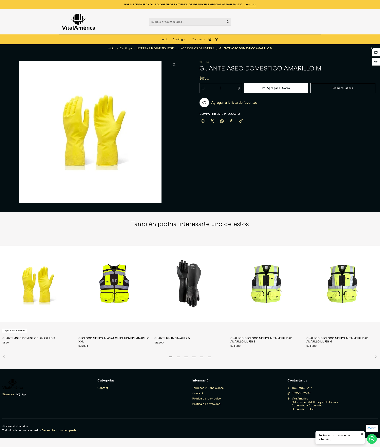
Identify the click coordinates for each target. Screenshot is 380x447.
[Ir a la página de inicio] (78, 22)
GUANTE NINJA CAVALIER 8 (172, 338)
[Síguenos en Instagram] (210, 39)
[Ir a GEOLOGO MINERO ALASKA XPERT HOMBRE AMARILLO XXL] (114, 283)
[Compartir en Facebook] (203, 121)
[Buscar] (227, 22)
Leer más (250, 4)
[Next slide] (375, 357)
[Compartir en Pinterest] (231, 121)
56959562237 (301, 393)
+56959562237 (302, 388)
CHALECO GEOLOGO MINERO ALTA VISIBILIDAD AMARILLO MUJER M (337, 340)
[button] (170, 357)
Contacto (198, 39)
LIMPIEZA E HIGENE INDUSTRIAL (156, 48)
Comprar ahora (342, 88)
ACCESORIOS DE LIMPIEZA (197, 48)
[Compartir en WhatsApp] (222, 121)
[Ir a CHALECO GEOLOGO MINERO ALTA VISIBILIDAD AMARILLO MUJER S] (266, 283)
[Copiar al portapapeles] (241, 121)
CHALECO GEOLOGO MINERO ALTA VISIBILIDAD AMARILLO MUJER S (261, 340)
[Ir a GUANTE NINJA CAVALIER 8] (190, 283)
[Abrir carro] (376, 52)
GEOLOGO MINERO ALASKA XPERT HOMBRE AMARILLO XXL (113, 340)
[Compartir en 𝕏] (212, 121)
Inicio (165, 39)
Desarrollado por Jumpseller (60, 430)
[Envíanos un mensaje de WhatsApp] (372, 439)
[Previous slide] (5, 357)
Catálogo (179, 39)
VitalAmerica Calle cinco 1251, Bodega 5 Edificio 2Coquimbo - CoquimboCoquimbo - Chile (315, 404)
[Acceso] (376, 62)
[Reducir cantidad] (203, 88)
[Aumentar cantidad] (238, 88)
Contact (102, 388)
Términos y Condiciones (208, 388)
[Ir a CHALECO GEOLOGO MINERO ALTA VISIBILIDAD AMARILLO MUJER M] (342, 283)
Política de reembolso (206, 398)
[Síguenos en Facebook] (216, 39)
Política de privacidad (206, 404)
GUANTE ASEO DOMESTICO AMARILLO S (28, 338)
